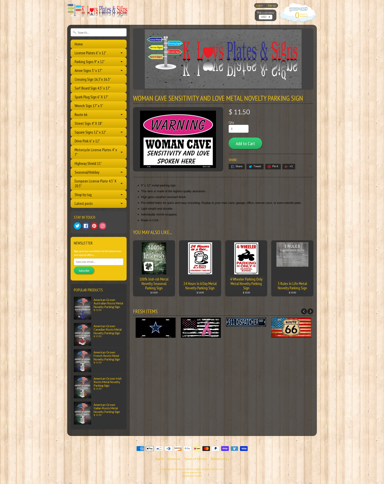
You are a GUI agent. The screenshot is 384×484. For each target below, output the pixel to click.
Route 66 (81, 114)
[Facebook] (85, 225)
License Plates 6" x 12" (90, 52)
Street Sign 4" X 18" (88, 123)
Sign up (272, 5)
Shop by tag (83, 194)
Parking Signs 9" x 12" (90, 61)
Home (79, 44)
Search (159, 459)
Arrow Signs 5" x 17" (88, 70)
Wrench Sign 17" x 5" (89, 105)
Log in (259, 5)
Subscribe (84, 271)
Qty (231, 122)
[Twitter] (77, 225)
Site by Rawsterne (192, 472)
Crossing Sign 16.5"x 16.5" (93, 79)
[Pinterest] (94, 225)
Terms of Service (195, 459)
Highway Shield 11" (88, 163)
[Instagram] (102, 225)
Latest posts (84, 203)
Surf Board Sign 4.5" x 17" (92, 88)
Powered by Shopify (192, 475)
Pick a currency (265, 12)
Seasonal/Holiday (87, 172)
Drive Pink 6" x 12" (87, 141)
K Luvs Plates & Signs (190, 469)
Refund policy (220, 459)
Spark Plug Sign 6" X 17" (91, 97)
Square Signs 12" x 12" (90, 132)
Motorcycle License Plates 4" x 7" (96, 152)
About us (174, 459)
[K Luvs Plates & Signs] (97, 12)
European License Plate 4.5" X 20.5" (95, 183)
